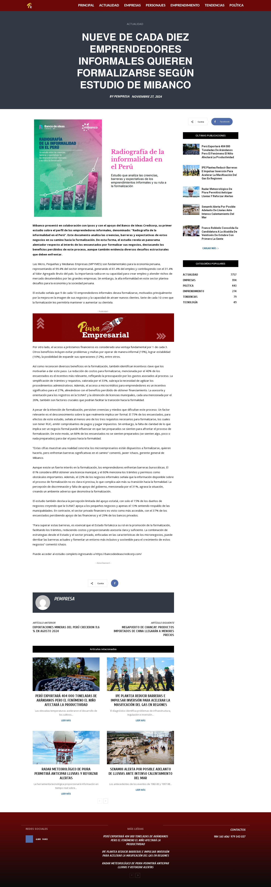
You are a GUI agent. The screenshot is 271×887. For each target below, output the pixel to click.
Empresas (132, 5)
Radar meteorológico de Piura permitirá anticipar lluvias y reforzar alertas (66, 773)
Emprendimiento (185, 5)
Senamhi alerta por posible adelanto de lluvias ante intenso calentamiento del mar (140, 773)
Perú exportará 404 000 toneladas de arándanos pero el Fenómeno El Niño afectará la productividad (66, 700)
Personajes (155, 5)
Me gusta (87, 839)
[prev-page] (99, 801)
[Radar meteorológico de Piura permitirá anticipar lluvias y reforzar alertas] (66, 747)
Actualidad (109, 5)
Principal (86, 5)
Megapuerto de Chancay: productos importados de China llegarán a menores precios (144, 631)
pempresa (121, 96)
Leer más (66, 720)
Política (237, 5)
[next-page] (105, 801)
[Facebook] (114, 583)
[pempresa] (42, 602)
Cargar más (209, 248)
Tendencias (214, 5)
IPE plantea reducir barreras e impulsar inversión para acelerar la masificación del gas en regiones (140, 700)
